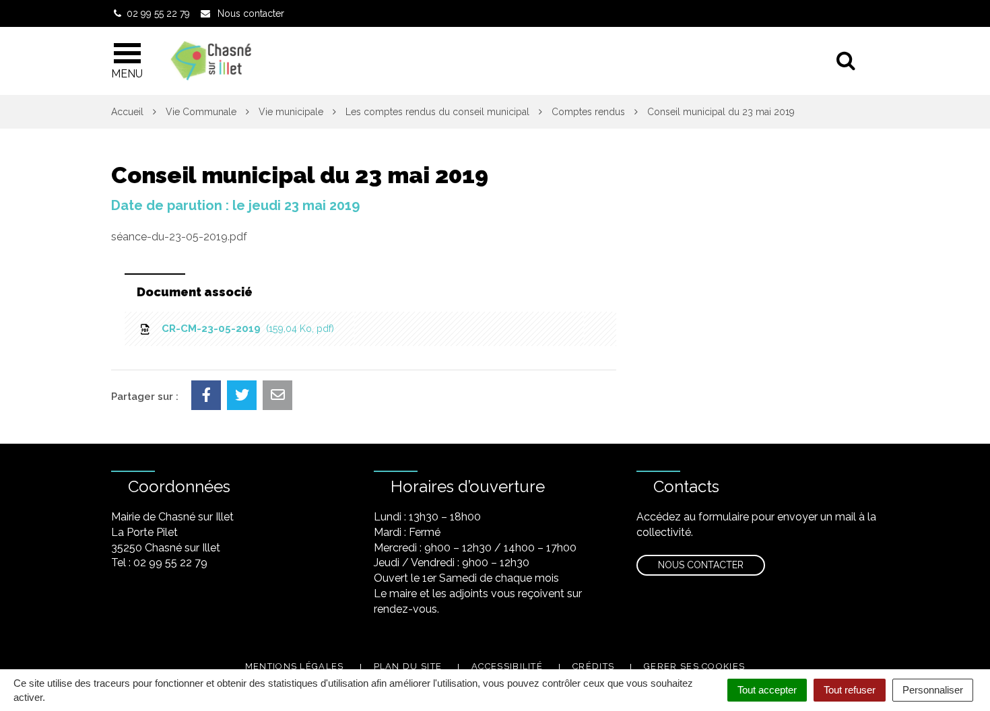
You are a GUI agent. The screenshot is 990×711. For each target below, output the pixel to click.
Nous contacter (701, 565)
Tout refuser (850, 690)
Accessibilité (507, 666)
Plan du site (408, 666)
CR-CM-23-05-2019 (245, 329)
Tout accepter (767, 690)
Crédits (593, 666)
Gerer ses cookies (694, 666)
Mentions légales (294, 666)
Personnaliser (932, 690)
